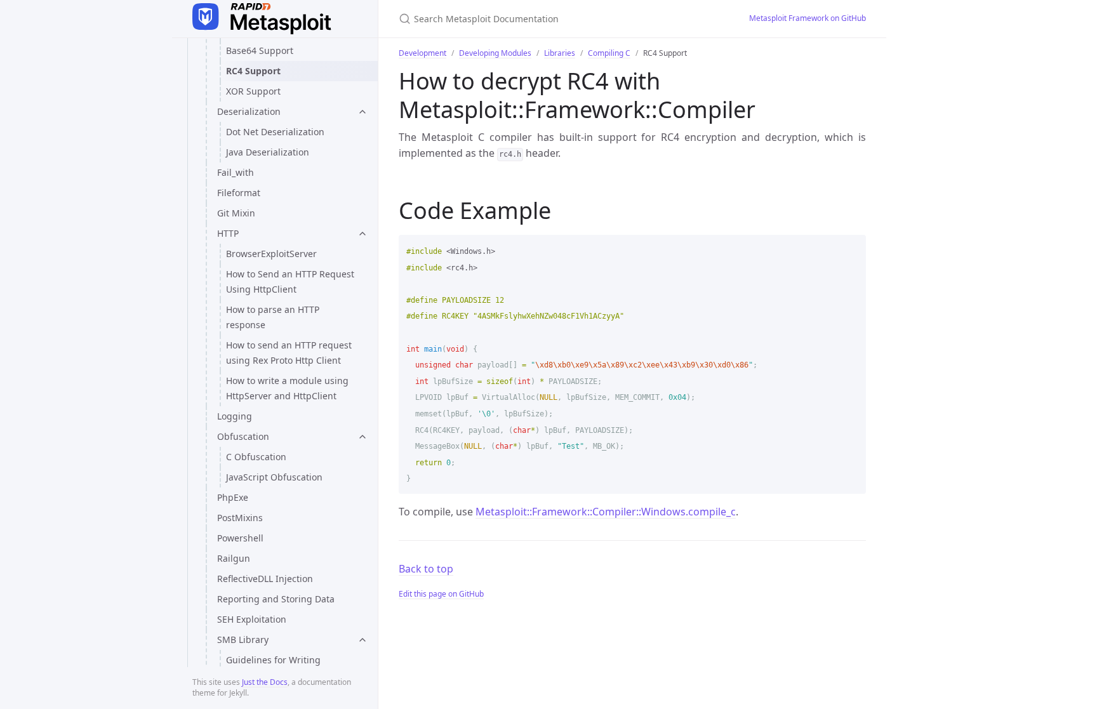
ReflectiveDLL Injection (265, 579)
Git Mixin (236, 213)
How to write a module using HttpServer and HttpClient (287, 388)
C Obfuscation (256, 457)
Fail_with (235, 172)
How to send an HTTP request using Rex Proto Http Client (289, 352)
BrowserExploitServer (271, 254)
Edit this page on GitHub (441, 593)
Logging (234, 416)
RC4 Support (253, 71)
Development (422, 53)
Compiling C (609, 53)
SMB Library (243, 639)
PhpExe (232, 497)
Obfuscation (243, 436)
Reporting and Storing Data (276, 599)
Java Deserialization (267, 152)
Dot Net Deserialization (275, 132)
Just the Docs (265, 682)
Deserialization (249, 111)
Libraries (559, 53)
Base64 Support (259, 50)
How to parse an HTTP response (272, 317)
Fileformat (238, 193)
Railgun (233, 558)
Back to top (426, 569)
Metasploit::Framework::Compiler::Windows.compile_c (605, 512)
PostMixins (240, 518)
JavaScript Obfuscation (274, 477)
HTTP (228, 233)
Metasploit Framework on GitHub (807, 18)
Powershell (240, 538)
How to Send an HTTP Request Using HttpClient (290, 281)
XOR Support (253, 91)
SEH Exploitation (251, 619)
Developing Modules (495, 53)
